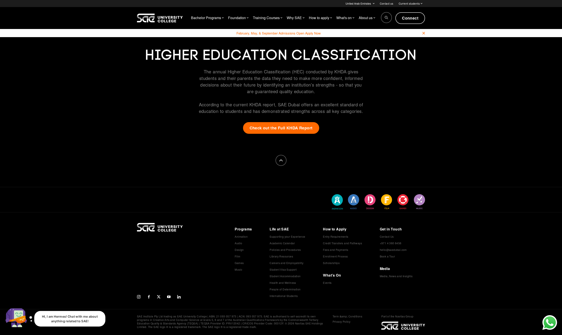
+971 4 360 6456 (391, 243)
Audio (238, 243)
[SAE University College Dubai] (160, 18)
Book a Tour (387, 256)
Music (238, 269)
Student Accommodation (285, 276)
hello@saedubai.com (393, 250)
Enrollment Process (335, 256)
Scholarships (331, 263)
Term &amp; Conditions (347, 316)
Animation (241, 236)
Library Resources (281, 256)
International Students (284, 296)
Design (239, 250)
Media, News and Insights (396, 276)
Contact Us (387, 236)
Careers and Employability (286, 263)
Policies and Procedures (285, 250)
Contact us (386, 3)
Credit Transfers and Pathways (342, 243)
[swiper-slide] (337, 202)
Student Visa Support (283, 269)
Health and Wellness (283, 282)
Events (327, 282)
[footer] (281, 160)
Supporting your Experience (287, 236)
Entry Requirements (335, 236)
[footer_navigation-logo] (160, 232)
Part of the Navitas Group (397, 316)
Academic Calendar (282, 243)
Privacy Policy (342, 321)
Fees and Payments (335, 250)
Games (239, 263)
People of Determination (285, 289)
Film (237, 256)
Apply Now (313, 33)
